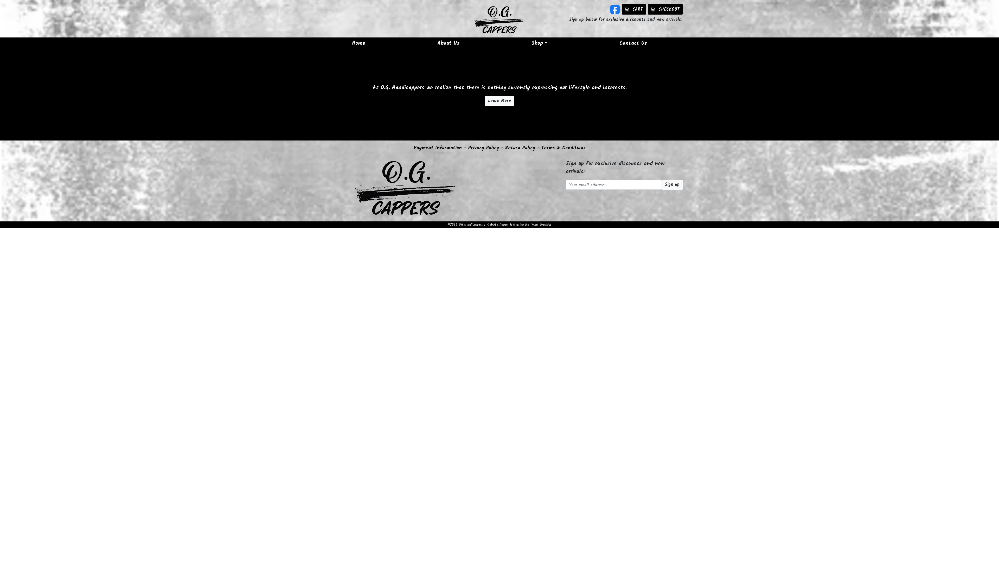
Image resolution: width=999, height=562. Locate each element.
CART (637, 9)
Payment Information (438, 148)
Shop (537, 43)
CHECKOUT (669, 9)
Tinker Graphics (541, 224)
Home (358, 43)
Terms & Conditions (563, 148)
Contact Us (633, 43)
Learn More (499, 101)
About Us (448, 43)
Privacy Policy (483, 148)
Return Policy (520, 148)
